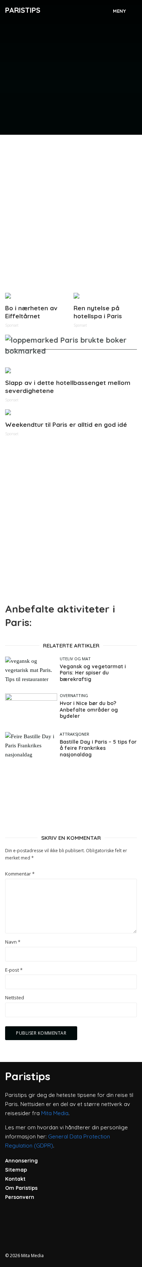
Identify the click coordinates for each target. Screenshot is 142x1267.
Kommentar (20, 874)
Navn (12, 942)
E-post (14, 970)
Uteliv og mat (75, 658)
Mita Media (54, 1113)
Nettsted (14, 998)
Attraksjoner (74, 734)
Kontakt (15, 1179)
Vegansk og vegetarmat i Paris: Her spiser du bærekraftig (93, 673)
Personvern (19, 1197)
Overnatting (74, 695)
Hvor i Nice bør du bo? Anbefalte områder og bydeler (89, 709)
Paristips (22, 10)
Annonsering (21, 1160)
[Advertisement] (71, 211)
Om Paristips (21, 1188)
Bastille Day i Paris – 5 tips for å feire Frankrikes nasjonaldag (98, 748)
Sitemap (16, 1169)
